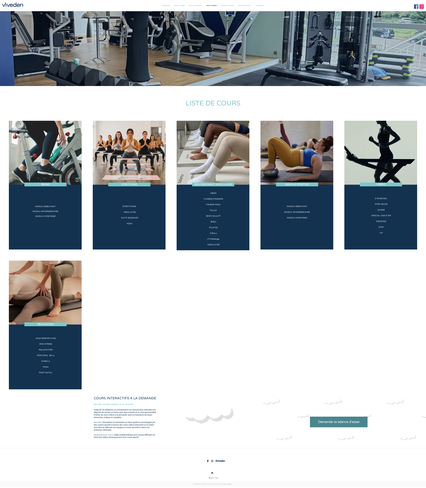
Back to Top (213, 478)
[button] (227, 5)
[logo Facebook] (207, 461)
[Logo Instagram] (421, 6)
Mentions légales (226, 484)
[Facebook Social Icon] (416, 6)
